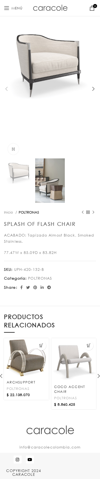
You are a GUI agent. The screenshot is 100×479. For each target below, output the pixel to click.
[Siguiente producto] (93, 212)
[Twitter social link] (28, 287)
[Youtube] (30, 459)
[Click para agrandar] (13, 149)
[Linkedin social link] (42, 287)
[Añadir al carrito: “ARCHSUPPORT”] (41, 345)
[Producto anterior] (82, 212)
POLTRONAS (29, 212)
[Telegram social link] (49, 287)
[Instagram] (18, 459)
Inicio (9, 212)
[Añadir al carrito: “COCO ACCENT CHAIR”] (88, 345)
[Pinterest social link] (35, 287)
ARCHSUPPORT (21, 382)
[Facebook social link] (22, 287)
